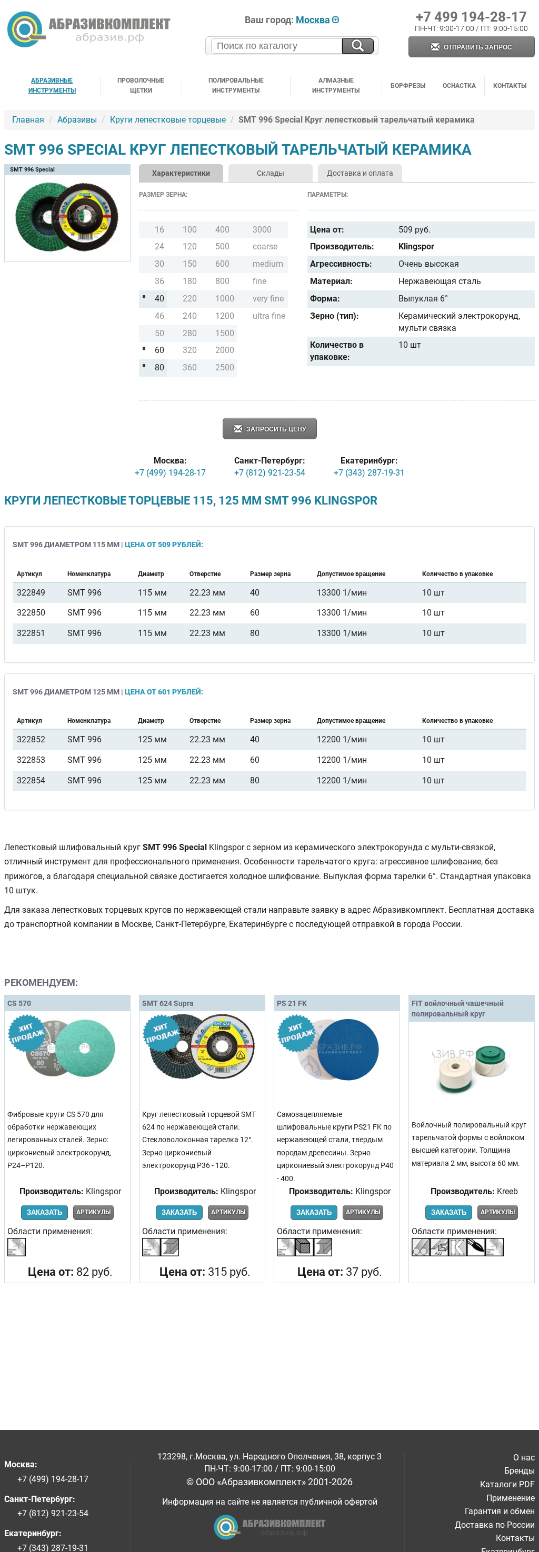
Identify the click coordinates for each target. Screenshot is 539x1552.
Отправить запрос (477, 47)
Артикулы (93, 1212)
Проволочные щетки (140, 85)
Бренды (519, 1471)
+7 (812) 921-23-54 (269, 473)
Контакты (509, 85)
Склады (270, 173)
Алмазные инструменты (336, 85)
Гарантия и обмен (500, 1511)
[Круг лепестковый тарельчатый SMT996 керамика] (67, 257)
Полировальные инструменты (236, 85)
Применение (510, 1498)
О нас (524, 1458)
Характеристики (181, 173)
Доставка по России (495, 1525)
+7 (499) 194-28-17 (170, 473)
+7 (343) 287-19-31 (369, 473)
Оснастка (459, 85)
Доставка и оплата (360, 173)
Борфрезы (408, 85)
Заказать (44, 1212)
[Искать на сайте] (358, 46)
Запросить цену (275, 429)
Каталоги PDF (507, 1484)
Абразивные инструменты (52, 85)
